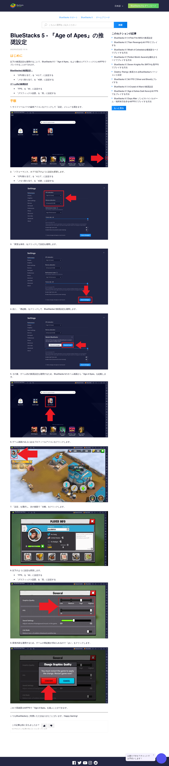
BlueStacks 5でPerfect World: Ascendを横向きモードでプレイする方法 (134, 58)
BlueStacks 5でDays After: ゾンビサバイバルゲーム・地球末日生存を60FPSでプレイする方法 (135, 100)
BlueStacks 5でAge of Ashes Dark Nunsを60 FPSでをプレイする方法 (135, 92)
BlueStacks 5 (87, 17)
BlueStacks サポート (68, 17)
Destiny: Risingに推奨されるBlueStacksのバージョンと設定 (134, 73)
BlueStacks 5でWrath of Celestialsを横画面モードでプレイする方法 (135, 51)
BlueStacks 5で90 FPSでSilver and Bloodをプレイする (134, 81)
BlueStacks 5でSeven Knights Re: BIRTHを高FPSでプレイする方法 (135, 66)
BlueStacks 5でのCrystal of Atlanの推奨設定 (133, 86)
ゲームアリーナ (103, 17)
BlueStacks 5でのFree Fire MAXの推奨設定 (133, 37)
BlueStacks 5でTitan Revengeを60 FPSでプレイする (134, 44)
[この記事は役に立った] (44, 725)
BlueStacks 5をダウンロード (143, 5)
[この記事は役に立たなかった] (51, 725)
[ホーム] (17, 5)
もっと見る (119, 108)
